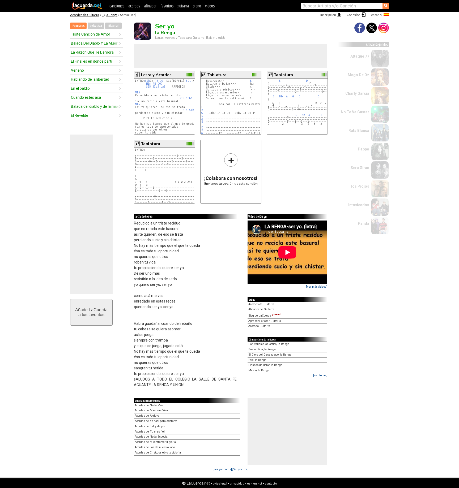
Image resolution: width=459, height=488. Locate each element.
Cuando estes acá (86, 97)
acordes (134, 6)
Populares (78, 25)
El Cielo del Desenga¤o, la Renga (269, 354)
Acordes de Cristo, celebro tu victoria (158, 452)
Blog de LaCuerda (264, 315)
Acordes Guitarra (259, 326)
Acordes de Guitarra (84, 15)
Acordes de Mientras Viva (151, 410)
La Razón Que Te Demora (92, 52)
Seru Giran (360, 168)
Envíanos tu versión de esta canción (231, 169)
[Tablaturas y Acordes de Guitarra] (87, 8)
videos (210, 6)
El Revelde (79, 115)
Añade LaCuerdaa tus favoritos (91, 312)
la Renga (111, 15)
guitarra (183, 6)
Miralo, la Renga (258, 370)
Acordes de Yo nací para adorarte (156, 421)
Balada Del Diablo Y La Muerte (95, 43)
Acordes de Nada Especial (151, 436)
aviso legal (220, 483)
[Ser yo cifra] (240, 469)
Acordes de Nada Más (149, 405)
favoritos (166, 6)
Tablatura (217, 74)
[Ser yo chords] (222, 469)
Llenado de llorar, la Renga (265, 365)
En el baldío (80, 88)
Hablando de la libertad (90, 79)
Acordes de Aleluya (147, 415)
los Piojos (360, 186)
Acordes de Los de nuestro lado (155, 447)
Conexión (353, 15)
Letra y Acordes (156, 74)
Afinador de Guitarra (261, 309)
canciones (116, 6)
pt (261, 483)
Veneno (77, 70)
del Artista (96, 25)
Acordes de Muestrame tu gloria (155, 442)
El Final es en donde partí (91, 61)
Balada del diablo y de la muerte (95, 106)
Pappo (363, 149)
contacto (271, 483)
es (248, 483)
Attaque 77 (359, 56)
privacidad (237, 483)
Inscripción (328, 15)
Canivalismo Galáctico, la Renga (268, 344)
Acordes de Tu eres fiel (150, 431)
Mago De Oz (358, 75)
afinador (150, 6)
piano (197, 6)
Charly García (357, 93)
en (255, 483)
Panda (363, 223)
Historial (113, 25)
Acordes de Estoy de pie (150, 426)
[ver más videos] (316, 286)
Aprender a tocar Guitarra (264, 321)
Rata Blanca (358, 130)
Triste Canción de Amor (90, 34)
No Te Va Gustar (355, 112)
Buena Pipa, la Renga (262, 349)
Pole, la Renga (257, 360)
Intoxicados (358, 205)
